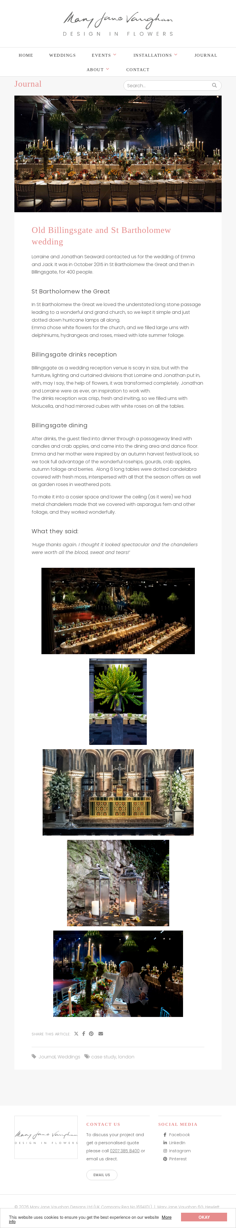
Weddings (62, 55)
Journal (206, 55)
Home (26, 55)
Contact (138, 69)
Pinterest (178, 1159)
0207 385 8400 (125, 1151)
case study (103, 1057)
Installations (153, 55)
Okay (204, 1217)
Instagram (180, 1151)
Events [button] (101, 55)
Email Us (102, 1174)
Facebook (179, 1135)
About (95, 69)
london (126, 1057)
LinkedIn (177, 1143)
